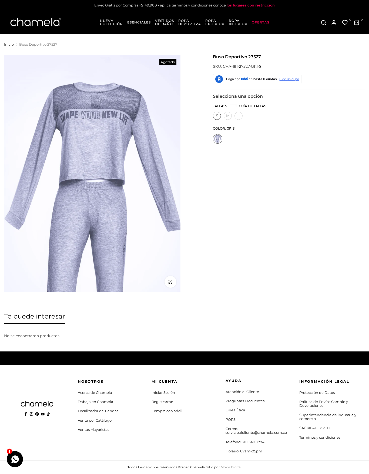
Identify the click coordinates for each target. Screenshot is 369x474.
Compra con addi (167, 411)
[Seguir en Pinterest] (37, 414)
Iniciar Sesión (163, 392)
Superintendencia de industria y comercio (327, 417)
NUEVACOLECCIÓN (111, 22)
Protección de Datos (317, 392)
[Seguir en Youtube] (43, 414)
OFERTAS (260, 22)
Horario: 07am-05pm (244, 451)
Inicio (9, 44)
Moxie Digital (231, 467)
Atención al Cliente (242, 392)
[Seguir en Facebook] (26, 414)
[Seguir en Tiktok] (48, 414)
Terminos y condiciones (319, 437)
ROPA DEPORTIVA (189, 22)
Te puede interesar (34, 316)
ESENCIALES (139, 22)
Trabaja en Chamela (95, 401)
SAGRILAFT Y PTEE (315, 428)
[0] (345, 23)
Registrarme (162, 401)
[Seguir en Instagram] (31, 414)
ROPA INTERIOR (238, 22)
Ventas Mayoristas (93, 429)
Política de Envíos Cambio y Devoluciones (323, 403)
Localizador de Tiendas (98, 411)
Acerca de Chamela (95, 392)
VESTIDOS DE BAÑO (164, 22)
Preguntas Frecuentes (245, 401)
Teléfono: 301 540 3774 (245, 442)
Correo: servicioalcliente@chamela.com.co (256, 430)
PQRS (231, 419)
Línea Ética (235, 410)
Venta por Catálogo (95, 420)
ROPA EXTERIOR (214, 22)
